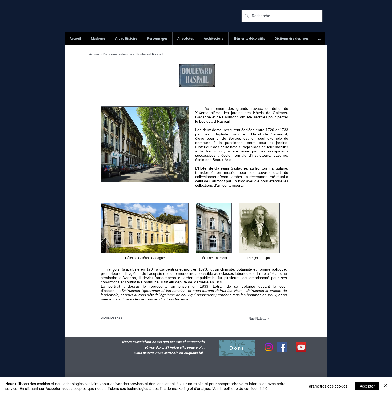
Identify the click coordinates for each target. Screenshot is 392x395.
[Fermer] (385, 386)
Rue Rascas (112, 318)
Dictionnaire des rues (118, 54)
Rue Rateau (257, 318)
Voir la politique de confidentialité (239, 388)
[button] (291, 38)
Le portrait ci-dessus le (123, 286)
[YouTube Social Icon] (301, 347)
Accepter (367, 386)
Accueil (94, 54)
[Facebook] (282, 347)
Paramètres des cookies (327, 386)
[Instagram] (268, 347)
